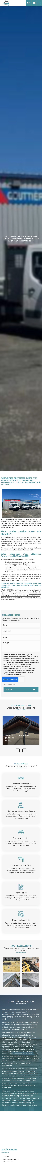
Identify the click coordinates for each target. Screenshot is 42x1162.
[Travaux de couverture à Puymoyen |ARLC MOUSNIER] (11, 964)
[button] (39, 3)
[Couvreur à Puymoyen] (30, 980)
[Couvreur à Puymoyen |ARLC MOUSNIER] (11, 980)
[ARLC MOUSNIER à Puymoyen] (30, 964)
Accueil (6, 1157)
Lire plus (7, 740)
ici (19, 674)
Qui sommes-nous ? (11, 1159)
